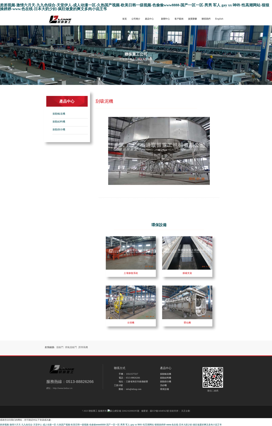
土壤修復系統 (131, 273)
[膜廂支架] (187, 237)
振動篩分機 (59, 129)
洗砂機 (163, 385)
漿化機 (187, 322)
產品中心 (149, 18)
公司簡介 (135, 18)
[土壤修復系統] (131, 237)
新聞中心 (165, 18)
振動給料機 (59, 121)
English (219, 18)
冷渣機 (130, 322)
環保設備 (164, 389)
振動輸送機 (59, 113)
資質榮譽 (192, 18)
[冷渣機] (131, 287)
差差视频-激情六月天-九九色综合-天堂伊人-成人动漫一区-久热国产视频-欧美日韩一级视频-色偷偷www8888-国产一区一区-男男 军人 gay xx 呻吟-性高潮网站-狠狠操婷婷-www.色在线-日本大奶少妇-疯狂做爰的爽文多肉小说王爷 (134, 7)
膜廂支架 (187, 273)
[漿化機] (187, 287)
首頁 (124, 18)
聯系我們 (206, 18)
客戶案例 (179, 18)
